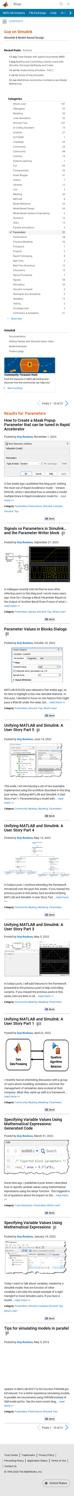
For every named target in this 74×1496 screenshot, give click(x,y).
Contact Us (10, 1466)
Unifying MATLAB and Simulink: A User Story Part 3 (33, 926)
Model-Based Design (39, 208)
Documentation (17, 336)
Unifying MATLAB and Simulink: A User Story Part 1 (33, 1021)
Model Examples (18, 346)
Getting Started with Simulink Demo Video (31, 341)
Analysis (39, 132)
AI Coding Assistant (39, 127)
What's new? (39, 104)
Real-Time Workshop (39, 265)
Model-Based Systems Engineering (39, 213)
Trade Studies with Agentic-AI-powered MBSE (41, 56)
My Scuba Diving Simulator (29, 75)
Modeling (39, 113)
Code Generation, (24, 1205)
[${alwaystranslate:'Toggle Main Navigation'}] (68, 4)
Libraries (39, 184)
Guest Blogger (39, 175)
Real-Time (39, 260)
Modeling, (43, 808)
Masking (39, 194)
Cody (53, 12)
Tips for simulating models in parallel (36, 1328)
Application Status (37, 1460)
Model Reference (39, 203)
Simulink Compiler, (53, 506)
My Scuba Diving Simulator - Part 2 (34, 70)
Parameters (39, 232)
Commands (39, 146)
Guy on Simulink (18, 31)
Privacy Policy (46, 1455)
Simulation (39, 284)
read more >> (12, 605)
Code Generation (39, 118)
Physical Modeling (39, 241)
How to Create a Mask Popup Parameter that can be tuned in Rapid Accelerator (37, 424)
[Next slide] (67, 13)
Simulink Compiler (39, 289)
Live (39, 189)
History (39, 180)
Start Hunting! (14, 388)
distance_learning (39, 161)
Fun (39, 165)
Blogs (17, 4)
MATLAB (39, 199)
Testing (39, 303)
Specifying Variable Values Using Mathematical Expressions (33, 1224)
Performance (39, 237)
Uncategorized (39, 308)
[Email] (49, 518)
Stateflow (39, 298)
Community (39, 151)
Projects (39, 251)
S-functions (39, 270)
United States (58, 1483)
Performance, (35, 506)
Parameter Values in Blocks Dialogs (35, 629)
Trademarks (28, 1455)
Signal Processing (39, 275)
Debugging (39, 108)
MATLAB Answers (13, 12)
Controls (39, 156)
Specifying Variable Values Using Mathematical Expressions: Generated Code (33, 1124)
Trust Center (11, 1455)
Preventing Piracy (14, 1460)
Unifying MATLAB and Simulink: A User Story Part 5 (33, 727)
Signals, (32, 611)
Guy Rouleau (25, 436)
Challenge (39, 142)
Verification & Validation (39, 313)
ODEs (39, 222)
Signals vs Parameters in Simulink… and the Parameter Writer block (35, 530)
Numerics (39, 218)
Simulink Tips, (44, 611)
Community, (21, 808)
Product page (16, 351)
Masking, (33, 808)
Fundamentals (39, 170)
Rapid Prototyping (39, 256)
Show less (16, 318)
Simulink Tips (39, 123)
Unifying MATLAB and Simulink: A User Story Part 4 (33, 827)
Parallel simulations (39, 227)
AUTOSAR (39, 137)
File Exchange (37, 12)
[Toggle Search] (61, 4)
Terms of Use (58, 1460)
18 (38, 1023)
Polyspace (39, 246)
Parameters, (21, 506)
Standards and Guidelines (39, 294)
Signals (39, 279)
